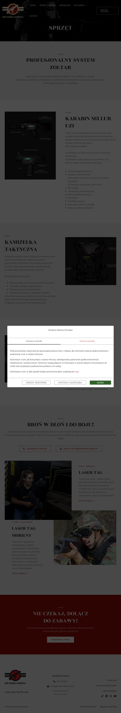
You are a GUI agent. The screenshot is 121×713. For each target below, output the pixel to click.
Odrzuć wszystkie (36, 382)
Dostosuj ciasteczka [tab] (87, 341)
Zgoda (100, 382)
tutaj (76, 371)
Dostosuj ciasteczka (70, 382)
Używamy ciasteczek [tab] (34, 341)
